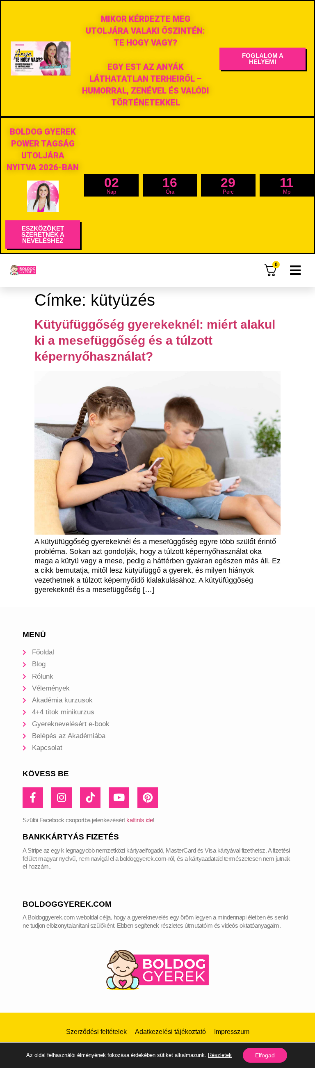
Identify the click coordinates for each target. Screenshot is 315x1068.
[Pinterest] (147, 797)
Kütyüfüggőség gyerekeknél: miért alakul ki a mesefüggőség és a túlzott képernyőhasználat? (154, 340)
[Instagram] (61, 797)
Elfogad (265, 1055)
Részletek (220, 1055)
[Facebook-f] (33, 797)
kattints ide (139, 819)
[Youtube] (119, 797)
